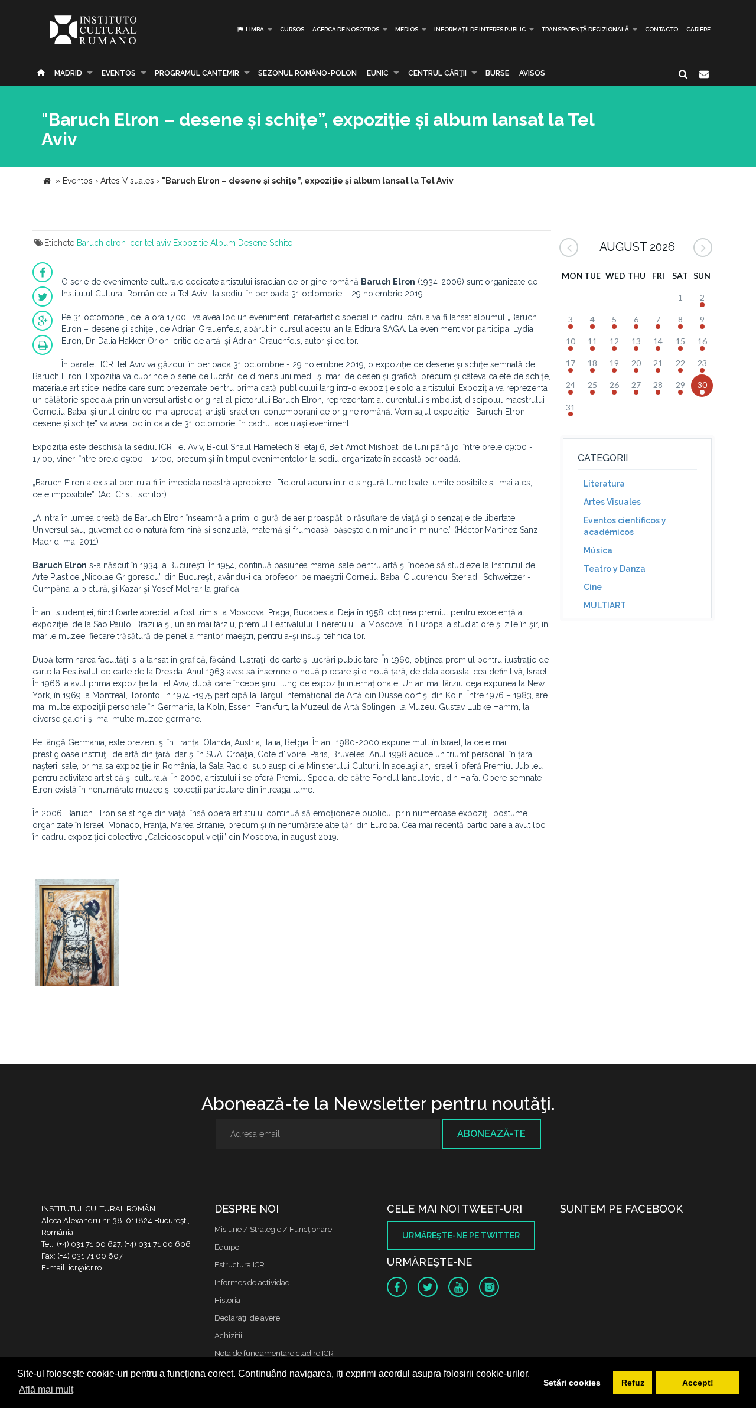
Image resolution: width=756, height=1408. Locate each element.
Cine (593, 587)
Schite (280, 242)
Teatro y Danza (615, 568)
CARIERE (698, 29)
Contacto (661, 29)
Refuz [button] (632, 1382)
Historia (227, 1300)
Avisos (532, 73)
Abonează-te (491, 1133)
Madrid (68, 73)
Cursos (292, 29)
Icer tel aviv (149, 242)
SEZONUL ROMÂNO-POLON (307, 73)
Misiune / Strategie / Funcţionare (273, 1229)
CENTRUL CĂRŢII (437, 73)
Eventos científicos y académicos (625, 526)
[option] (77, 934)
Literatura (604, 483)
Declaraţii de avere (247, 1318)
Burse (497, 73)
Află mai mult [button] (46, 1389)
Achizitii (228, 1335)
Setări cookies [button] (572, 1382)
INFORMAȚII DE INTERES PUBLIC (480, 29)
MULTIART (605, 605)
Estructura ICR (239, 1264)
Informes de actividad (252, 1282)
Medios (406, 29)
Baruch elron (101, 242)
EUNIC (378, 73)
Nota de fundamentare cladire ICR (274, 1353)
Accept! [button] (697, 1382)
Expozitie (190, 242)
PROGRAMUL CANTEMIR (197, 73)
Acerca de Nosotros (345, 29)
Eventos (119, 73)
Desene (252, 242)
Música (598, 550)
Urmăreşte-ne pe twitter (461, 1235)
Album (223, 242)
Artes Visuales (612, 502)
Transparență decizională (585, 29)
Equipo (226, 1247)
